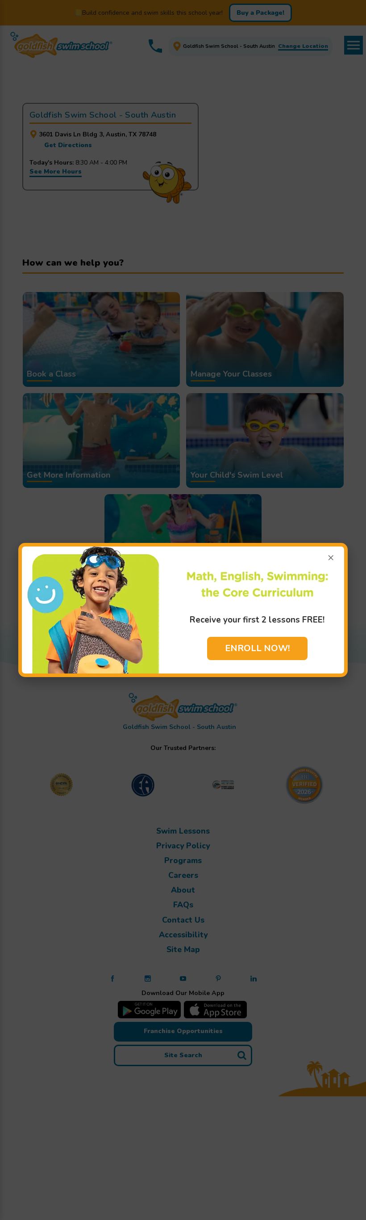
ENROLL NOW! (257, 648)
